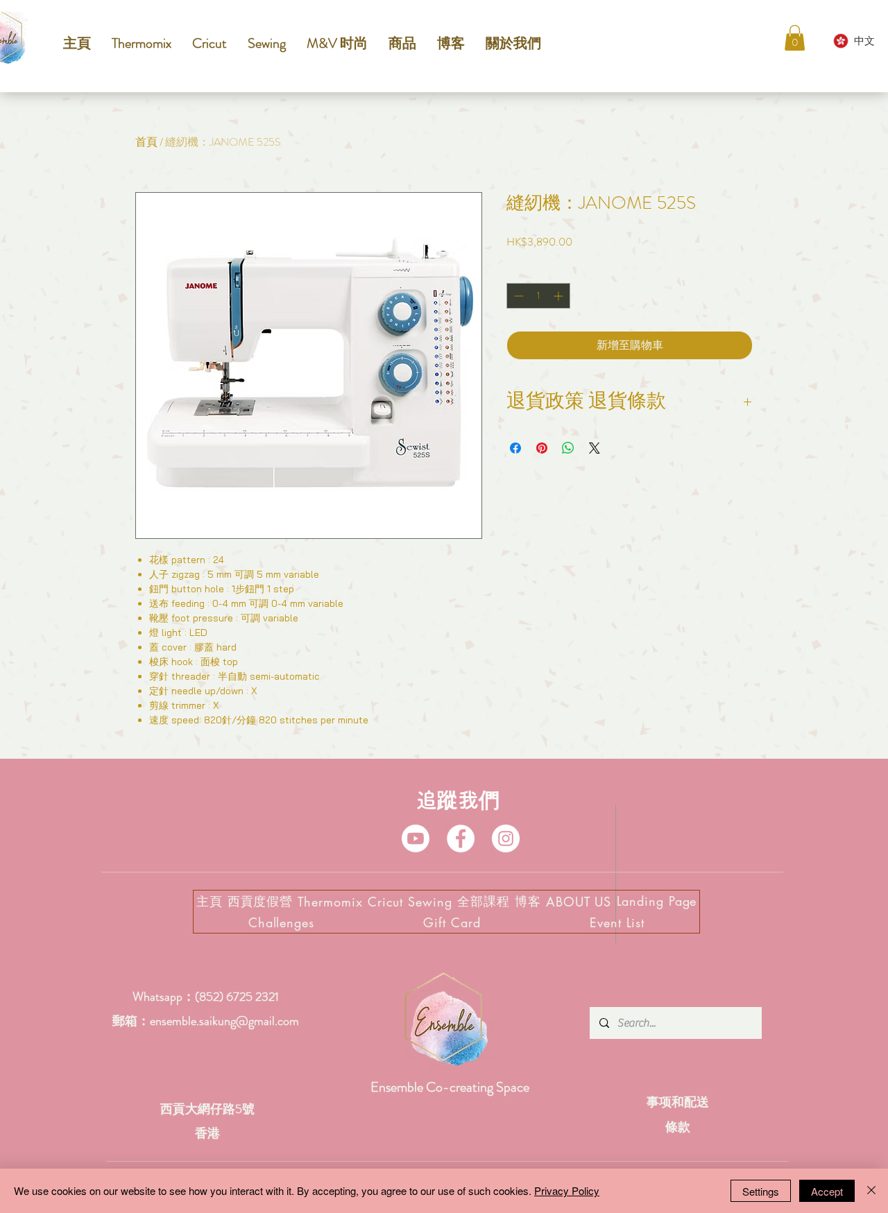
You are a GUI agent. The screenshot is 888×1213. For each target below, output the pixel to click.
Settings (760, 1191)
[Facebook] (461, 838)
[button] (794, 38)
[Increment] (559, 296)
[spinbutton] (538, 296)
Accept (827, 1191)
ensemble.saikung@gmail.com (224, 1021)
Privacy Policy (566, 1190)
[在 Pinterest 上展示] (541, 448)
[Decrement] (517, 296)
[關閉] (871, 1191)
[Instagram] (506, 838)
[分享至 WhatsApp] (568, 448)
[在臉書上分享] (515, 448)
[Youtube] (415, 838)
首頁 (146, 142)
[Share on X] (594, 448)
